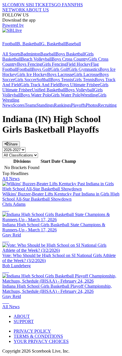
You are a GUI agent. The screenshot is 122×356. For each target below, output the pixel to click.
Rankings (62, 105)
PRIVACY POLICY (32, 331)
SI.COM (10, 4)
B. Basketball (29, 43)
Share (13, 144)
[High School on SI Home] (24, 38)
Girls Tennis (84, 79)
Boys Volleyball (79, 89)
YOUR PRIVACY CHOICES (41, 341)
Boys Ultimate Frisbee (80, 84)
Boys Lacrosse (60, 74)
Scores (19, 105)
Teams (30, 105)
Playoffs (78, 105)
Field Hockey (78, 64)
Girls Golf (60, 69)
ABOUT (22, 316)
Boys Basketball (70, 54)
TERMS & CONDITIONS (38, 336)
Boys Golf (41, 69)
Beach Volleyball (36, 59)
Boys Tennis (62, 79)
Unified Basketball (48, 89)
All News (11, 178)
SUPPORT (24, 321)
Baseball (73, 43)
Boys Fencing (29, 64)
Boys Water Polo (35, 94)
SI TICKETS (42, 4)
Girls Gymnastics (84, 69)
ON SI (24, 4)
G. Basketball (53, 43)
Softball (44, 79)
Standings (45, 105)
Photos (92, 105)
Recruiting (107, 105)
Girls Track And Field (40, 84)
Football (9, 43)
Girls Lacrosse (86, 74)
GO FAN (62, 4)
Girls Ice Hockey (31, 74)
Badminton (30, 54)
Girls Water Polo (66, 94)
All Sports (11, 54)
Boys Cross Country (70, 59)
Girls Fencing (54, 64)
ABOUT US (37, 9)
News (7, 105)
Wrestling (89, 94)
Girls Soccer (25, 79)
